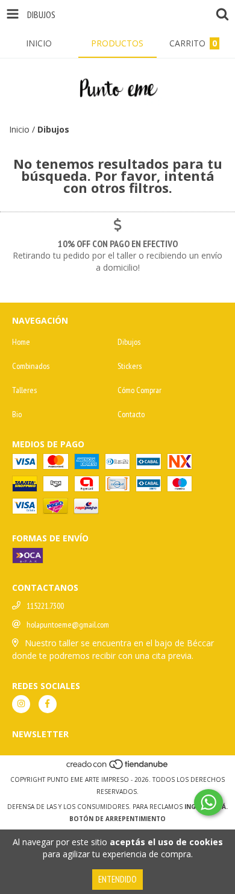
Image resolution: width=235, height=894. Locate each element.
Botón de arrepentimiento (117, 818)
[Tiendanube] (118, 767)
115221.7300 (45, 605)
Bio (17, 414)
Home (21, 341)
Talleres (24, 390)
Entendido (117, 879)
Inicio (19, 129)
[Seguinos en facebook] (48, 704)
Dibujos (129, 341)
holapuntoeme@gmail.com (68, 624)
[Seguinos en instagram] (21, 704)
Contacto (131, 414)
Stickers (130, 365)
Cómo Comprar (139, 390)
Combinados (30, 365)
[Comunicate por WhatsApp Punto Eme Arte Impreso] (208, 802)
